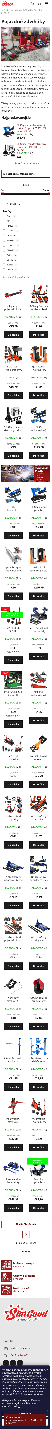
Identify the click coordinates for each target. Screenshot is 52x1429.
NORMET (12, 245)
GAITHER (12, 230)
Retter (11, 255)
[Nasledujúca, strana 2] (26, 1234)
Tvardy (11, 264)
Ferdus (12, 225)
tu (19, 1406)
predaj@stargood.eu (20, 1348)
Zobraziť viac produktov (25, 163)
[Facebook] (6, 1363)
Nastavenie (25, 1413)
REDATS (12, 250)
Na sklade (13, 203)
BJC (10, 221)
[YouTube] (20, 1363)
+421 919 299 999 (19, 1354)
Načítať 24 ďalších (26, 1224)
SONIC (11, 260)
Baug (11, 216)
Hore (27, 1251)
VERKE (11, 269)
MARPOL (12, 240)
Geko (11, 235)
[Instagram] (13, 1363)
